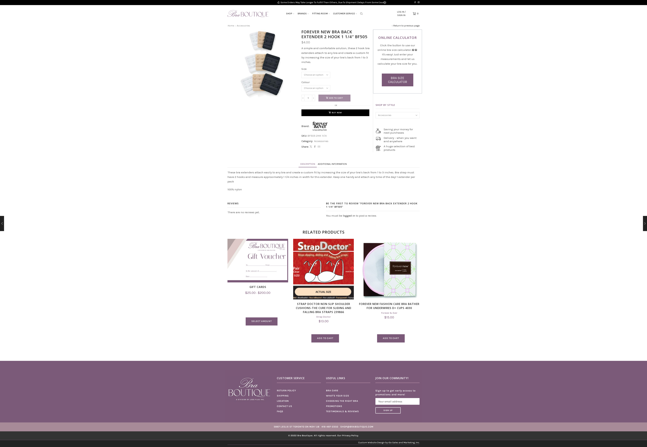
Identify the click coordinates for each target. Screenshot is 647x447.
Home (231, 25)
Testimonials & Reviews (342, 411)
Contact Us (284, 406)
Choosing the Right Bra (342, 401)
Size (303, 69)
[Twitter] (311, 146)
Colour (305, 82)
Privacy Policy (350, 435)
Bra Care (332, 390)
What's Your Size (337, 395)
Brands (302, 13)
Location (283, 401)
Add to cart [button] (325, 338)
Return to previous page (406, 25)
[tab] (308, 164)
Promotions (334, 406)
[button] (278, 2)
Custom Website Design (371, 442)
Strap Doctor (323, 316)
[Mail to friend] (318, 146)
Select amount (261, 321)
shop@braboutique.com (356, 426)
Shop (289, 13)
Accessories (243, 25)
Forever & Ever (389, 313)
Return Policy (286, 390)
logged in (349, 215)
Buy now (337, 112)
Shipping (283, 395)
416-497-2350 (329, 426)
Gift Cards (258, 287)
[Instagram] (419, 2)
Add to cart (336, 98)
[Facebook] (415, 2)
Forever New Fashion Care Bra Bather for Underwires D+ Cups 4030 (389, 306)
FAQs (280, 411)
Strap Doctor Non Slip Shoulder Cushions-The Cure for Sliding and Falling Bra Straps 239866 (323, 308)
